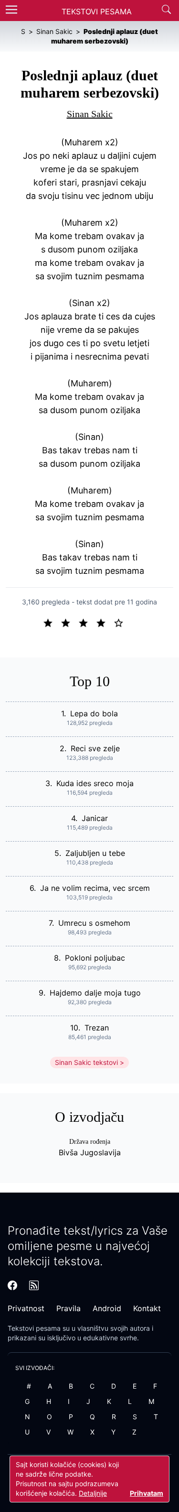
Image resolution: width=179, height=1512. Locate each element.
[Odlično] (121, 622)
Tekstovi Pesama (97, 11)
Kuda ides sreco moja (95, 783)
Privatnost (26, 1308)
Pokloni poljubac (95, 958)
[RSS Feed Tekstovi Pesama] (34, 1285)
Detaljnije (93, 1493)
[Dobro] (105, 622)
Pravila (68, 1308)
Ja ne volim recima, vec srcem (95, 888)
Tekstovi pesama (34, 1328)
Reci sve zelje (95, 748)
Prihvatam (146, 1493)
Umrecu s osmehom (94, 923)
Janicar (95, 818)
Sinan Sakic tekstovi (86, 1062)
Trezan (96, 1027)
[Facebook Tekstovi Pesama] (12, 1285)
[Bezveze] (69, 622)
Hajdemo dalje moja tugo (95, 992)
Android (107, 1308)
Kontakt (147, 1308)
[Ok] (87, 622)
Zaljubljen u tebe (95, 853)
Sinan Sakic (90, 114)
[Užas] (52, 622)
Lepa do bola (94, 713)
